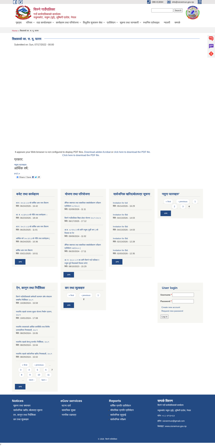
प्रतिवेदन (111, 22)
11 (48, 375)
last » (44, 380)
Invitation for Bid (120, 214)
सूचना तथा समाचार (21, 405)
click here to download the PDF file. (132, 152)
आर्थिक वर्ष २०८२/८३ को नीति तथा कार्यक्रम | (33, 238)
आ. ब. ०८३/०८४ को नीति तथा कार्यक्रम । (31, 214)
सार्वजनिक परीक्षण (118, 419)
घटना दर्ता (66, 405)
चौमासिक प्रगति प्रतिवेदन (122, 410)
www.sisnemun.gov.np (175, 426)
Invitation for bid (120, 203)
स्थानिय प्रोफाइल (151, 22)
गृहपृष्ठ (19, 22)
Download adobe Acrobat (97, 152)
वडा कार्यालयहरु (44, 22)
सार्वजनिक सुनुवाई (118, 414)
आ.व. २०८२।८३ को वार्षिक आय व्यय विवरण (32, 226)
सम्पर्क (177, 22)
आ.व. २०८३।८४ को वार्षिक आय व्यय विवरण (32, 203)
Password (166, 301)
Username (166, 295)
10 (39, 375)
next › (31, 380)
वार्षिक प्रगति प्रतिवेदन (120, 405)
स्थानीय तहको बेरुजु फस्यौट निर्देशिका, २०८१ (32, 342)
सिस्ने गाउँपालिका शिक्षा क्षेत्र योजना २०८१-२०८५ (82, 218)
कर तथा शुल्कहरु (21, 419)
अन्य (20, 262)
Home (15, 30)
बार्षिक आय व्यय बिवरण (24, 250)
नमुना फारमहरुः (20, 165)
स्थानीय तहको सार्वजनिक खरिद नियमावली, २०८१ (34, 354)
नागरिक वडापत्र (69, 414)
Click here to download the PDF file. (81, 155)
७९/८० (17, 173)
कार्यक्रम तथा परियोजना (67, 22)
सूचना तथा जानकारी (129, 22)
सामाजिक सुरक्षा (68, 410)
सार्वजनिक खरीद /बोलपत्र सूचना (27, 410)
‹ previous (182, 201)
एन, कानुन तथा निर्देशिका (24, 414)
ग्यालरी (167, 22)
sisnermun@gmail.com (173, 421)
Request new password (172, 311)
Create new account (170, 307)
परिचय (29, 22)
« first (168, 201)
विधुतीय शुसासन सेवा (92, 22)
